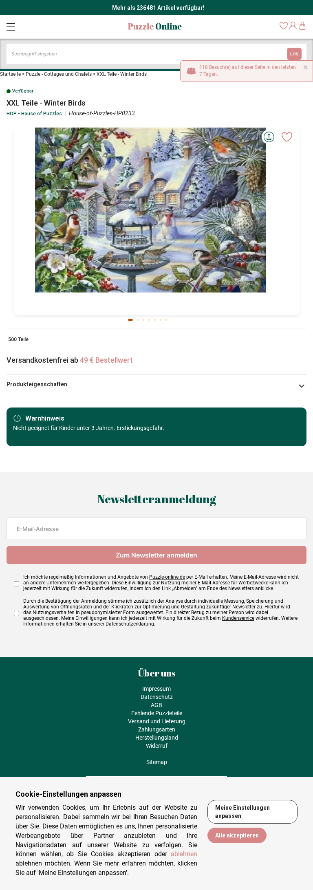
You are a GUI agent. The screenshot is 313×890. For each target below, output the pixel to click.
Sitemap (156, 762)
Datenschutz (157, 697)
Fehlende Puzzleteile (156, 713)
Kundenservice (238, 618)
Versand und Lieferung (156, 721)
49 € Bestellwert (106, 360)
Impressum (156, 688)
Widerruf (157, 745)
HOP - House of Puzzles (34, 114)
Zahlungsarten (156, 729)
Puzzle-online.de (167, 577)
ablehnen (184, 854)
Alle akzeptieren (237, 835)
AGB (156, 705)
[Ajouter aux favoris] (287, 137)
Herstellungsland (156, 737)
